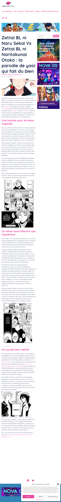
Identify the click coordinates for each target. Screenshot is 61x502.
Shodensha (5, 108)
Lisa (4, 76)
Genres (21, 11)
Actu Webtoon (7, 11)
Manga (9, 74)
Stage (37, 11)
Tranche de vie (16, 74)
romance (26, 111)
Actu (15, 11)
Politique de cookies (40, 499)
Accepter (28, 496)
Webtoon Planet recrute (49, 11)
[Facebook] (3, 18)
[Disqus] (19, 457)
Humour (4, 74)
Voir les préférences (53, 496)
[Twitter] (6, 18)
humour (14, 111)
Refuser (41, 496)
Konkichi (7, 106)
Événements (29, 11)
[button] (58, 484)
